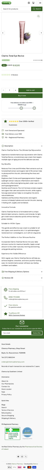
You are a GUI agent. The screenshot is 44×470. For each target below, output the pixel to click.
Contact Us (6, 386)
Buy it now (22, 96)
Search (38, 9)
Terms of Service (8, 410)
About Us (5, 381)
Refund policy (6, 413)
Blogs (3, 405)
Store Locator (7, 389)
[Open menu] (40, 3)
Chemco (35, 464)
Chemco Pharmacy (17, 464)
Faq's (3, 392)
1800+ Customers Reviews (17, 315)
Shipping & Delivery (9, 418)
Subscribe (37, 333)
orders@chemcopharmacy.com (13, 362)
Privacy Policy (7, 395)
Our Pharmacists (8, 384)
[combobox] (22, 9)
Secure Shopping (8, 416)
